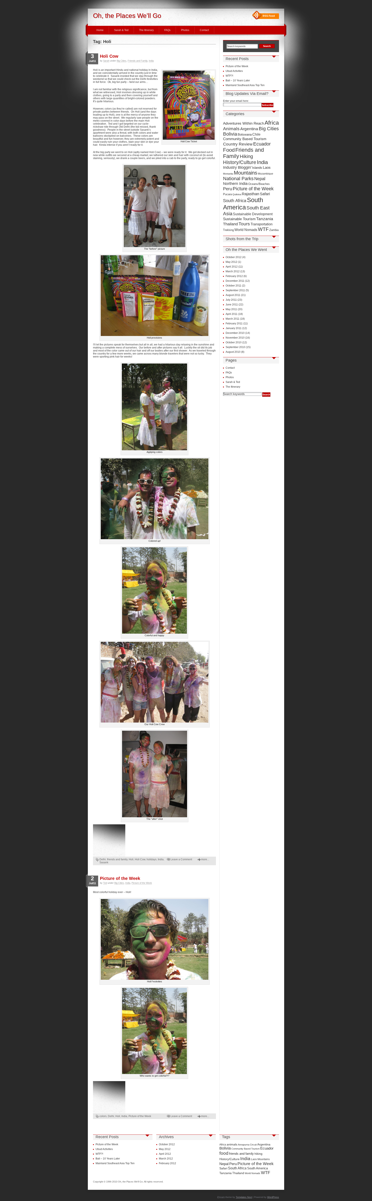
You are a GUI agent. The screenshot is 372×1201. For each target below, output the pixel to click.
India (151, 60)
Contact (204, 30)
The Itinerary (146, 30)
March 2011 (232, 318)
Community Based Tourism (244, 139)
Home (100, 30)
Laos (267, 168)
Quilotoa (236, 194)
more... (205, 859)
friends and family (117, 859)
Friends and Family (137, 60)
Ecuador (262, 144)
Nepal (259, 178)
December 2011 (235, 280)
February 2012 (234, 276)
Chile (256, 134)
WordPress (273, 1197)
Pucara (227, 194)
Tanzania (264, 219)
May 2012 (231, 261)
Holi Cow (109, 56)
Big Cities (121, 60)
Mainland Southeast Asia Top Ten (245, 85)
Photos (185, 30)
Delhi (102, 859)
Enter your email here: (236, 100)
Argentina (249, 129)
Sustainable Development (253, 214)
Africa (272, 123)
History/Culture (239, 162)
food (223, 1153)
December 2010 (235, 332)
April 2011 (231, 314)
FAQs (167, 30)
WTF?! (229, 75)
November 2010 (235, 337)
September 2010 (235, 347)
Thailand (230, 224)
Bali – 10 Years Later (238, 80)
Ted (105, 883)
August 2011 (233, 295)
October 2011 (233, 285)
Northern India (235, 183)
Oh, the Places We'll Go (127, 15)
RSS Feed (269, 15)
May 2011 (231, 309)
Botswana (245, 134)
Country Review (238, 144)
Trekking (228, 230)
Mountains (245, 173)
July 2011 (231, 299)
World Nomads (245, 230)
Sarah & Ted (121, 30)
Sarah (106, 60)
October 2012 (234, 257)
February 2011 (234, 323)
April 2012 (232, 266)
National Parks (238, 178)
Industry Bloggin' (237, 167)
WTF (263, 229)
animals (232, 1144)
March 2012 (233, 271)
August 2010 (233, 351)
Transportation (262, 224)
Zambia (274, 230)
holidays (152, 859)
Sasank (103, 862)
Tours (244, 223)
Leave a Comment (181, 859)
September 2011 (235, 290)
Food (229, 150)
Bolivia (230, 134)
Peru (227, 188)
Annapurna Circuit (247, 1144)
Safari (265, 194)
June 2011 (232, 304)
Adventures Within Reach (243, 123)
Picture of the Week (120, 878)
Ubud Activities (234, 71)
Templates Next (244, 1197)
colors (103, 1116)
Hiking (246, 156)
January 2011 (234, 328)
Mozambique (265, 173)
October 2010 (234, 342)
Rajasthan (250, 194)
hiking (258, 1153)
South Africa (234, 200)
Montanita (228, 173)
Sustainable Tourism (239, 219)
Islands (257, 167)
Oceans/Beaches (259, 184)
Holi (131, 859)
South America (243, 203)
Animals (231, 128)
